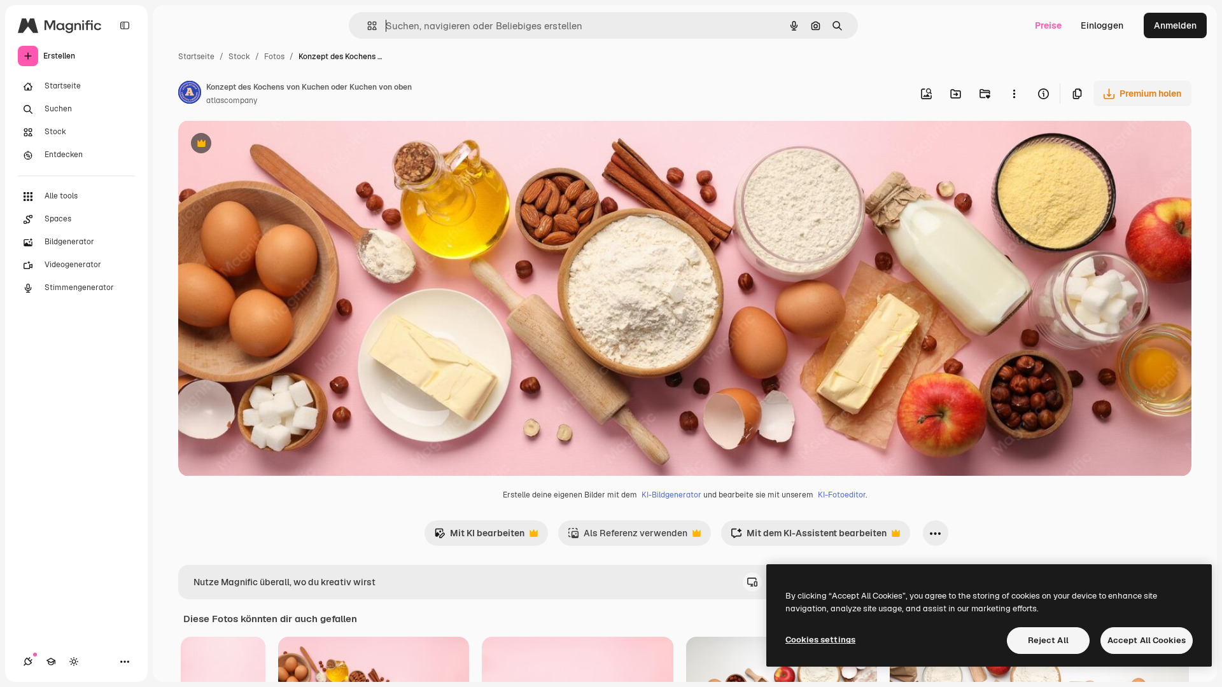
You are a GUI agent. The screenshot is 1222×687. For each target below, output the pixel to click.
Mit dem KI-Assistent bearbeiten (809, 536)
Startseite (196, 57)
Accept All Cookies (1146, 640)
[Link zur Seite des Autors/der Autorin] (189, 94)
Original (259, 145)
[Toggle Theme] (74, 661)
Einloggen (1102, 25)
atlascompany (231, 100)
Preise (1048, 25)
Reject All (1048, 640)
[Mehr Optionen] (1014, 93)
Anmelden (1175, 25)
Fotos (274, 57)
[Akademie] (51, 661)
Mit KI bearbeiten (479, 536)
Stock (239, 57)
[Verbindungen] (28, 661)
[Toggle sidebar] (125, 25)
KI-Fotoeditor (842, 495)
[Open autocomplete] (366, 26)
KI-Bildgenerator (671, 495)
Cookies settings (820, 639)
